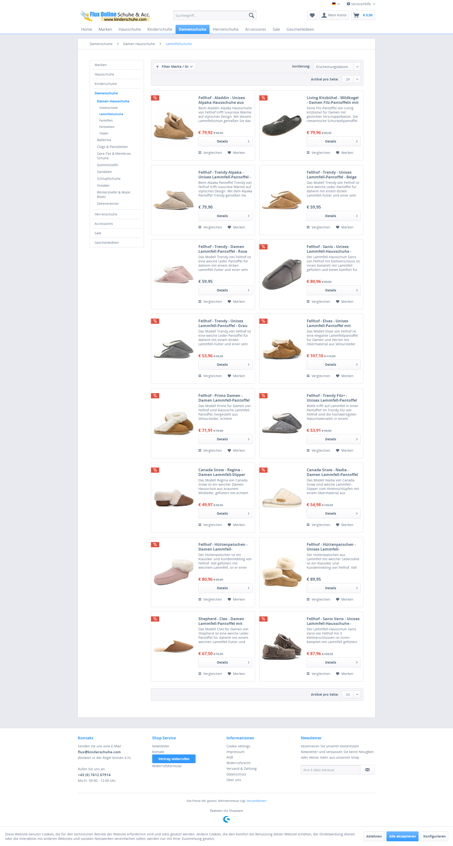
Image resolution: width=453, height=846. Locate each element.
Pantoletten (106, 127)
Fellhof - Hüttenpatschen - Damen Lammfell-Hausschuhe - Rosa (222, 546)
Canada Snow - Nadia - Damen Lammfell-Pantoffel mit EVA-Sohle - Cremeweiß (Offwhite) (332, 472)
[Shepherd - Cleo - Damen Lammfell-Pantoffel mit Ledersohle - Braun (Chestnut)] (174, 646)
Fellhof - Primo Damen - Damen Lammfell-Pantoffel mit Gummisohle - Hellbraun (225, 398)
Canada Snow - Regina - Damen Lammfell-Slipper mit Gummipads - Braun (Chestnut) (221, 472)
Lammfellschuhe (111, 114)
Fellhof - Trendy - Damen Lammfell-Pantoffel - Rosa (222, 249)
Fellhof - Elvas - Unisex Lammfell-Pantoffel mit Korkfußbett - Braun (329, 323)
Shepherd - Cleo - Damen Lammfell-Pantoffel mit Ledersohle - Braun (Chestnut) (221, 621)
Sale (98, 233)
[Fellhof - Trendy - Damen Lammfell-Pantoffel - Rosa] (174, 274)
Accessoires (104, 223)
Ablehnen (374, 836)
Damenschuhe (106, 93)
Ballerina (104, 140)
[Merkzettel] (312, 15)
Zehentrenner (108, 203)
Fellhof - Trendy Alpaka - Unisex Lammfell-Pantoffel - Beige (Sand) (224, 174)
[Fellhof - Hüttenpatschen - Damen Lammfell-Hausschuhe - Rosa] (174, 572)
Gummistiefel (107, 165)
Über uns (233, 780)
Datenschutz (236, 774)
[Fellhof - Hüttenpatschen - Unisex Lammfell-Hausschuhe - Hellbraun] (282, 572)
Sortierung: (301, 66)
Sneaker (103, 185)
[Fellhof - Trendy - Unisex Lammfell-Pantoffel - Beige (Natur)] (282, 200)
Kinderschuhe (106, 83)
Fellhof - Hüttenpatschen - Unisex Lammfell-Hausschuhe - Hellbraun (331, 546)
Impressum (235, 751)
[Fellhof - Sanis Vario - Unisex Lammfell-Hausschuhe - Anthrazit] (282, 646)
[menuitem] (214, 15)
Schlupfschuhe (109, 178)
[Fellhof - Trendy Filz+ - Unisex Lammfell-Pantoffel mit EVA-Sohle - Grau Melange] (282, 423)
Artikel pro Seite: (325, 79)
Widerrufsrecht (238, 763)
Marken (101, 65)
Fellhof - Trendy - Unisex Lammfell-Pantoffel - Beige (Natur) (332, 174)
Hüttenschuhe (108, 108)
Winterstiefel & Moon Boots (113, 194)
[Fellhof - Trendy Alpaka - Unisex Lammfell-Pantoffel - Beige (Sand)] (174, 200)
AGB (229, 757)
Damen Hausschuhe (113, 101)
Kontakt (158, 751)
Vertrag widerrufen (173, 759)
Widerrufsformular (167, 766)
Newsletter (160, 746)
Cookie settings (238, 746)
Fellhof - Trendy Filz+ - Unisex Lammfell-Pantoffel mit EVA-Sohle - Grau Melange (332, 398)
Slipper (104, 133)
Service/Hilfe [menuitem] (361, 4)
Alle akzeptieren (402, 836)
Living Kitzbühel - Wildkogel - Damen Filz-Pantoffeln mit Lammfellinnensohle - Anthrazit (333, 100)
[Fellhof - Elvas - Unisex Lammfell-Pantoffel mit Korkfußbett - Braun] (282, 349)
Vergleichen (212, 152)
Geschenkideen (107, 242)
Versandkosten (256, 801)
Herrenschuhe (106, 214)
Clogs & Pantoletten (112, 146)
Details (222, 141)
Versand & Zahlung (241, 768)
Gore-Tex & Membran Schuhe (114, 155)
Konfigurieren (434, 836)
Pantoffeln (106, 120)
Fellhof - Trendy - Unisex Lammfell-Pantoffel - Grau (222, 323)
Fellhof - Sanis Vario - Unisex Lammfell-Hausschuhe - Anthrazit (333, 621)
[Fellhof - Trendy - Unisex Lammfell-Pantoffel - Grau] (174, 349)
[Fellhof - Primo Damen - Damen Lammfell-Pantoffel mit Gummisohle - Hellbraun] (174, 423)
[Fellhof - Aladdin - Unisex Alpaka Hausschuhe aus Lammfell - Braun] (174, 125)
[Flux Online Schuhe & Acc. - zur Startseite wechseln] (115, 16)
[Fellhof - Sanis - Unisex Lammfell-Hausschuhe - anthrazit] (282, 274)
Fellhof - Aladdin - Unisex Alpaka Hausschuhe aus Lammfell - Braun (221, 100)
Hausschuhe (104, 74)
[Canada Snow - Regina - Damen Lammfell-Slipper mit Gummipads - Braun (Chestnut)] (174, 497)
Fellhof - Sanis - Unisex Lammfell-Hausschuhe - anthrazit (329, 249)
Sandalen (104, 171)
